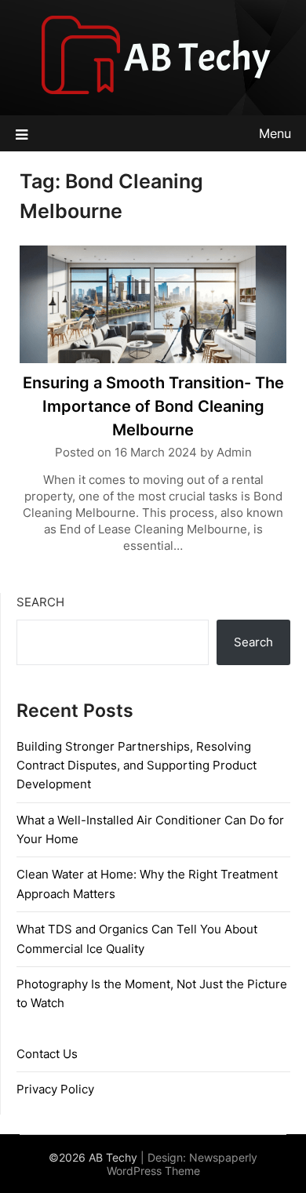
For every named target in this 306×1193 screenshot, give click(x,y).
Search (40, 602)
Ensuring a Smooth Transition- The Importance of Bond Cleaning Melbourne (153, 406)
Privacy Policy (55, 1089)
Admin (234, 452)
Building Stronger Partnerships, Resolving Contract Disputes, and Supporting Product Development (136, 765)
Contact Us (47, 1053)
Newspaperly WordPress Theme (182, 1164)
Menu (275, 133)
